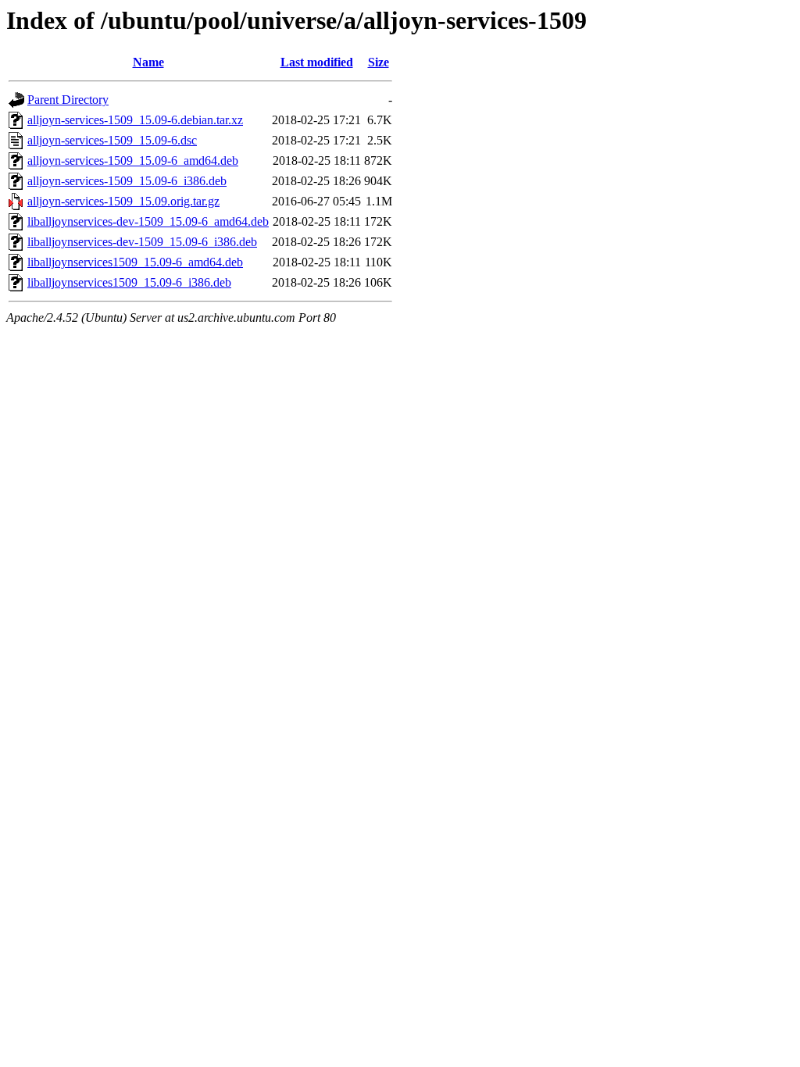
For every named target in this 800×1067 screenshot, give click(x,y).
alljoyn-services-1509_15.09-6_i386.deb (127, 180)
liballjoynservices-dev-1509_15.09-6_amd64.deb (148, 221)
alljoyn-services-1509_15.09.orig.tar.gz (123, 201)
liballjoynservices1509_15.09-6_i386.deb (129, 282)
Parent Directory (68, 99)
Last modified (316, 62)
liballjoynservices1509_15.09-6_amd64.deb (135, 262)
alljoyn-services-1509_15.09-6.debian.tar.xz (135, 120)
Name (148, 62)
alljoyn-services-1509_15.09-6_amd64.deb (132, 160)
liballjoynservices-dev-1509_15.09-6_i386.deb (142, 241)
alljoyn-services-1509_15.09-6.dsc (112, 140)
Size (378, 62)
